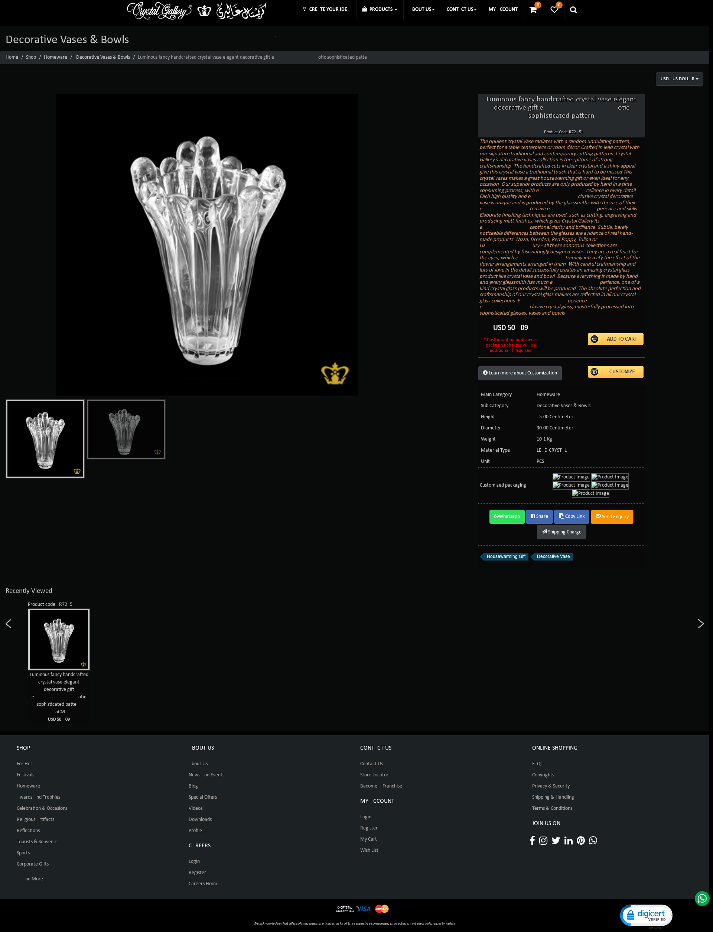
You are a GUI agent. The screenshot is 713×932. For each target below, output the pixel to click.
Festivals (25, 775)
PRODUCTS (380, 9)
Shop (31, 57)
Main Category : (497, 394)
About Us (198, 764)
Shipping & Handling (553, 797)
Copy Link (574, 516)
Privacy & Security (551, 786)
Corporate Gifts (33, 864)
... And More (30, 879)
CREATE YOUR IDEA (328, 9)
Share (541, 516)
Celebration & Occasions (42, 808)
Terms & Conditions (552, 808)
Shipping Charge (564, 532)
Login (194, 861)
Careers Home (203, 884)
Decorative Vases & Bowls (103, 57)
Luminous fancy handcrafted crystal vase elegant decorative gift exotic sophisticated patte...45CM (59, 697)
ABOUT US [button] (420, 9)
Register (197, 873)
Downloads (200, 819)
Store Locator (374, 775)
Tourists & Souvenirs (37, 842)
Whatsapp (509, 516)
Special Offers (203, 797)
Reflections (28, 831)
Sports (23, 853)
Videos (195, 808)
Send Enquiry (615, 517)
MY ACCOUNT (503, 9)
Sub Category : (496, 406)
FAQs (537, 764)
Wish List (369, 850)
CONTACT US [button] (460, 9)
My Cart (368, 839)
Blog (193, 786)
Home (12, 57)
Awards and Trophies (38, 797)
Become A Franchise (381, 786)
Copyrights (543, 775)
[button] (646, 916)
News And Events (206, 775)
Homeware (55, 57)
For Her (24, 764)
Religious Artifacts (35, 819)
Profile (195, 831)
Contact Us (371, 764)
